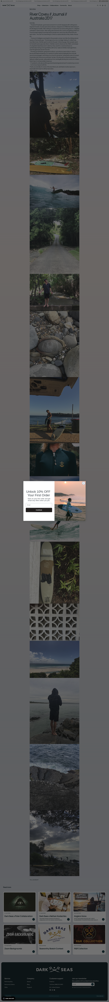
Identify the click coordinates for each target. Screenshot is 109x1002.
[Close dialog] (83, 483)
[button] (8, 998)
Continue (39, 510)
